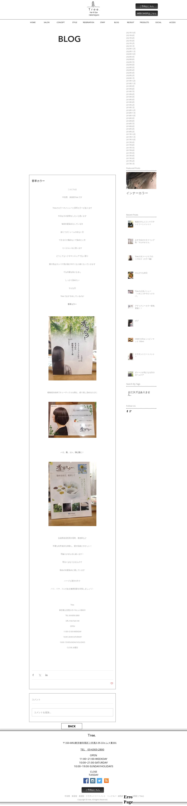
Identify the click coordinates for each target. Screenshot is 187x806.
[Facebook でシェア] (33, 675)
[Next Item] (152, 180)
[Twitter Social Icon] (99, 780)
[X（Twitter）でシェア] (39, 675)
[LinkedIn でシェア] (46, 675)
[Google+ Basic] (130, 411)
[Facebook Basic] (127, 411)
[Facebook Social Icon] (86, 780)
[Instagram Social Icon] (92, 780)
